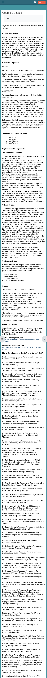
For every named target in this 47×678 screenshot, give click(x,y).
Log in (41, 2)
